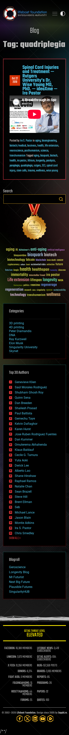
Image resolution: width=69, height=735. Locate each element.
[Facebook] (20, 718)
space (49, 289)
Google (16, 270)
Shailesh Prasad (26, 408)
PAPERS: (41, 691)
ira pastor (21, 160)
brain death (51, 260)
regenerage (49, 285)
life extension (51, 145)
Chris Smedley (24, 533)
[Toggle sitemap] (54, 13)
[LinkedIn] (35, 718)
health (40, 145)
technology (18, 295)
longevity (40, 160)
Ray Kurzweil (17, 339)
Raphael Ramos (25, 481)
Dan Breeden (23, 403)
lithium (31, 160)
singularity (41, 290)
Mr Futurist (16, 577)
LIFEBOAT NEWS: (45, 648)
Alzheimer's (24, 250)
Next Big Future (19, 582)
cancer (60, 260)
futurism (8, 270)
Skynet (13, 351)
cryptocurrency (14, 264)
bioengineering (49, 140)
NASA (60, 280)
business (31, 145)
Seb (17, 507)
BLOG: (40, 665)
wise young (52, 170)
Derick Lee (22, 465)
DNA (12, 335)
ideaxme (62, 270)
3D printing (16, 323)
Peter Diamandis (20, 331)
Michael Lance (24, 512)
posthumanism (31, 150)
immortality (19, 274)
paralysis (50, 160)
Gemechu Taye (25, 418)
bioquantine (20, 255)
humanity (53, 270)
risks (34, 290)
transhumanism (17, 155)
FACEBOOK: (9, 648)
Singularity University (23, 347)
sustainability (59, 290)
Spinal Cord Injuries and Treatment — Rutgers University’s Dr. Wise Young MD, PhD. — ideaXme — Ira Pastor (40, 80)
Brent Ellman (23, 502)
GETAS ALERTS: (44, 656)
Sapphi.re (62, 713)
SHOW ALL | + (15, 538)
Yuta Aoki (21, 460)
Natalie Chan (23, 486)
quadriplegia (27, 165)
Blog (34, 31)
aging (38, 140)
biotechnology (16, 260)
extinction (51, 264)
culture (23, 265)
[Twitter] (27, 718)
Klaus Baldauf (24, 450)
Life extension (18, 279)
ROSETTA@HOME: (20, 691)
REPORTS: (42, 677)
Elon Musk (16, 343)
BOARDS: (41, 671)
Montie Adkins (24, 523)
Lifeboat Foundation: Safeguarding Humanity (25, 13)
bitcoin (30, 260)
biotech (54, 155)
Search (61, 199)
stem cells (21, 170)
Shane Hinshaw (25, 476)
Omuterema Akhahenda (31, 444)
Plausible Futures (20, 587)
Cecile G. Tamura (26, 455)
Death (28, 265)
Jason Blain (23, 517)
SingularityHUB (19, 591)
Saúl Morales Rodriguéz (31, 387)
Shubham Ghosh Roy (29, 392)
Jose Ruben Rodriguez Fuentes (36, 434)
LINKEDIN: (11, 656)
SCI (43, 165)
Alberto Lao (22, 470)
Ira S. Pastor (26, 140)
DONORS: (22, 671)
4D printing (16, 327)
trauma (31, 170)
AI (17, 250)
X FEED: (11, 665)
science (44, 150)
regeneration (14, 289)
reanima (35, 285)
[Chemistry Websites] (34, 222)
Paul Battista (23, 413)
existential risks (38, 264)
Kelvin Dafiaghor (26, 424)
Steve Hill (21, 497)
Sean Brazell (23, 491)
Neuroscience (18, 286)
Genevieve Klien (25, 382)
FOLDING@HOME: (21, 683)
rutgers (37, 165)
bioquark (44, 155)
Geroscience (17, 567)
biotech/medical (18, 145)
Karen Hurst (23, 429)
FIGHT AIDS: (14, 677)
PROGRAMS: (43, 683)
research (27, 290)
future (59, 264)
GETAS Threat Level (34, 634)
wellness (40, 170)
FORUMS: (25, 700)
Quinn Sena (22, 397)
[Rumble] (50, 718)
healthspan (40, 269)
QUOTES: (41, 700)
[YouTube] (43, 718)
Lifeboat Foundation (26, 713)
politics (26, 285)
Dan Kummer (24, 439)
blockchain (41, 260)
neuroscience (16, 150)
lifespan (36, 280)
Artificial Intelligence (56, 250)
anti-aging (38, 249)
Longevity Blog (19, 572)
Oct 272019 (15, 80)
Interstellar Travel (37, 275)
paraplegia (15, 165)
